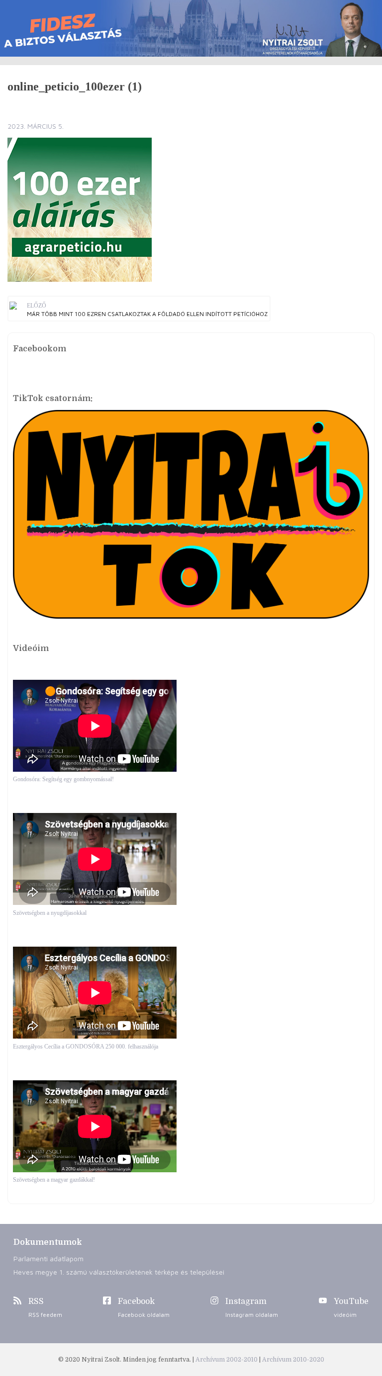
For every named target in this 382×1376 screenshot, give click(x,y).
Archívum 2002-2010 (227, 1359)
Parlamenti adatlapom (48, 1258)
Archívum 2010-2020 (293, 1359)
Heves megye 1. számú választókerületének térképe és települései (118, 1272)
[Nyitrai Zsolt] (191, 28)
